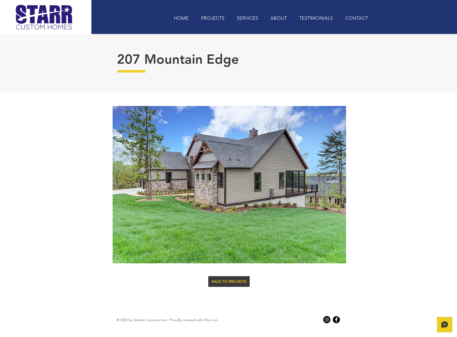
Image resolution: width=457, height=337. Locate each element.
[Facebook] (336, 319)
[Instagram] (326, 319)
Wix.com (211, 320)
